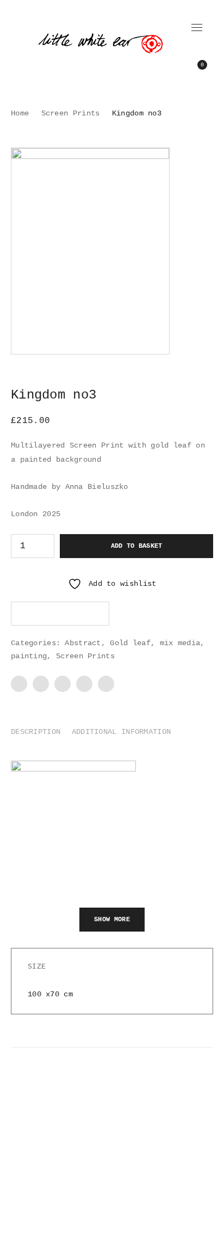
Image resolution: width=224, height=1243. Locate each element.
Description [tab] (35, 731)
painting (29, 656)
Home (20, 113)
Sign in (198, 49)
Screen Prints (70, 113)
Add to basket (137, 546)
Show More (112, 919)
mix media (180, 643)
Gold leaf (130, 643)
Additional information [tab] (121, 731)
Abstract (83, 643)
